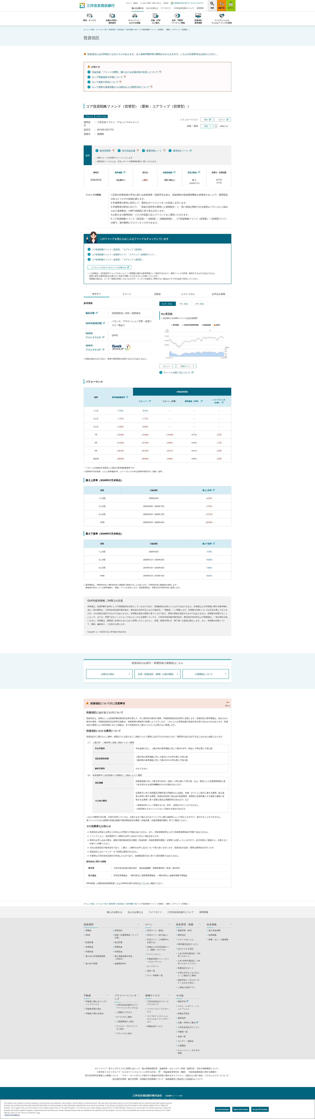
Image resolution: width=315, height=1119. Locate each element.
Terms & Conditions (12, 1115)
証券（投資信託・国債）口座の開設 (155, 674)
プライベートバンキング (125, 997)
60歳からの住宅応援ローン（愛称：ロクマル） (158, 948)
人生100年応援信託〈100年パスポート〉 (189, 954)
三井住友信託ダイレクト (188, 1027)
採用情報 (200, 8)
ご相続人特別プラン (187, 987)
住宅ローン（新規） (156, 930)
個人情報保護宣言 (150, 1068)
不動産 (87, 995)
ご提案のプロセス (124, 1012)
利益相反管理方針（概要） (175, 1071)
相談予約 (182, 1001)
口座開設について (204, 674)
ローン (149, 924)
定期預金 (89, 947)
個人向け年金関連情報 (95, 956)
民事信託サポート (186, 968)
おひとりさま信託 (186, 948)
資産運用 (112, 29)
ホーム (86, 29)
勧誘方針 (191, 1068)
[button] (212, 5)
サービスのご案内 (124, 1017)
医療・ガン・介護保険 (218, 939)
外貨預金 (89, 951)
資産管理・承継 (184, 924)
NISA (88, 935)
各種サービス (152, 995)
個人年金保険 (214, 930)
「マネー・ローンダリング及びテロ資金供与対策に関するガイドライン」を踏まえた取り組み (161, 1075)
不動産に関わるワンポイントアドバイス (96, 1002)
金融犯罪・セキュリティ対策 (172, 1068)
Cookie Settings (222, 1109)
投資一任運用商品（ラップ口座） (126, 936)
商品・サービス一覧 (98, 29)
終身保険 (212, 935)
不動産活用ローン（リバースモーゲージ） (158, 960)
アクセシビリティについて (216, 1075)
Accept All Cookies (260, 1109)
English (165, 3)
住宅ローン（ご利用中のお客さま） (158, 941)
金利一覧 (151, 970)
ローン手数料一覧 (155, 975)
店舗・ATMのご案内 (187, 1022)
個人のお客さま (138, 8)
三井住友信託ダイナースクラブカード (158, 1002)
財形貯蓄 (89, 942)
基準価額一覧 (131, 29)
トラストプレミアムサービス (158, 1010)
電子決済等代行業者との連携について (101, 1075)
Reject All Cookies (241, 1109)
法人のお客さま (152, 8)
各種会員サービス (155, 1026)
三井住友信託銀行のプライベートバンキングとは (127, 1006)
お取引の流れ (107, 674)
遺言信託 (182, 935)
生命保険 (212, 924)
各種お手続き (184, 1013)
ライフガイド (166, 8)
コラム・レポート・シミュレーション (188, 1007)
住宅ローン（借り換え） (158, 935)
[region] (157, 1109)
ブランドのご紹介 (124, 1033)
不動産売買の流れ (93, 1008)
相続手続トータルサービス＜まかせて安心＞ (188, 981)
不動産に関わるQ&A (94, 1013)
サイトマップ (101, 1068)
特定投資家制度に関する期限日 (202, 1071)
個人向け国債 (91, 963)
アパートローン (154, 954)
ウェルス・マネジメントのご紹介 (127, 1027)
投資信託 (121, 29)
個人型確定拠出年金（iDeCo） (123, 957)
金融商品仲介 (120, 963)
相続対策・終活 (185, 930)
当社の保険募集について (207, 1068)
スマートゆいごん (186, 939)
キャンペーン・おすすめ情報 (188, 1051)
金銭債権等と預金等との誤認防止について (184, 1079)
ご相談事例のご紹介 (125, 1021)
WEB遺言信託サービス (188, 944)
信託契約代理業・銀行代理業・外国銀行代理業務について (138, 1079)
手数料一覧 (183, 1031)
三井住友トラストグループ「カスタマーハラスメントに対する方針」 (127, 1071)
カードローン (153, 966)
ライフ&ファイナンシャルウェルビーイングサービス (158, 1019)
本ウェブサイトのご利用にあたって (124, 1068)
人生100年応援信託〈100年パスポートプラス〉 (189, 962)
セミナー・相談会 (132, 3)
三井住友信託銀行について (183, 8)
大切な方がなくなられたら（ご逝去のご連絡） (188, 974)
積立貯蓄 (118, 942)
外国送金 (118, 951)
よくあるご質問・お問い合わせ (150, 3)
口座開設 (182, 1045)
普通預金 (118, 947)
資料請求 (182, 1018)
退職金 (88, 930)
